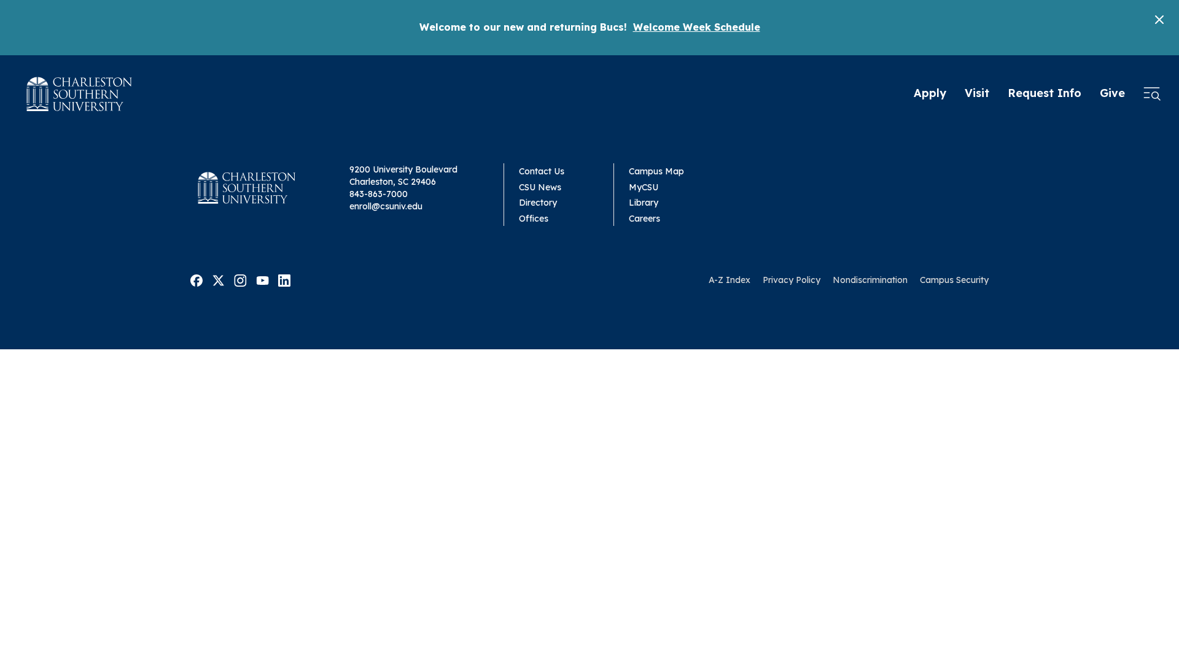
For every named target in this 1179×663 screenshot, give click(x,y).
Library (643, 202)
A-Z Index (729, 279)
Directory (538, 202)
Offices (533, 218)
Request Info (1044, 93)
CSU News (540, 187)
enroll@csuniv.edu (385, 206)
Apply (930, 93)
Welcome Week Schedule (696, 27)
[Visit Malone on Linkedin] (284, 279)
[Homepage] (79, 94)
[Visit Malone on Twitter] (218, 279)
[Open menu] (1152, 94)
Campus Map (656, 171)
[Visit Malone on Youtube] (262, 279)
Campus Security (954, 279)
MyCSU (643, 187)
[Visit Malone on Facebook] (196, 279)
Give (1112, 93)
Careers (644, 218)
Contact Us (541, 171)
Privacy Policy (791, 279)
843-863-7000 (378, 194)
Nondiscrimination (870, 279)
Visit (977, 93)
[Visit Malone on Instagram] (240, 279)
